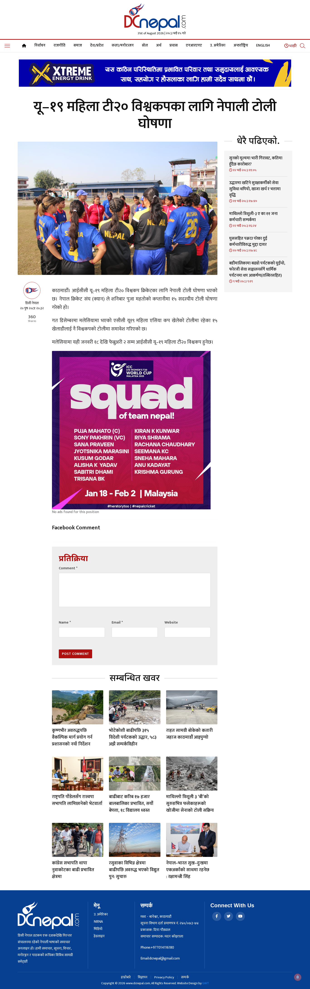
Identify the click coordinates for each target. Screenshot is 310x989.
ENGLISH (263, 46)
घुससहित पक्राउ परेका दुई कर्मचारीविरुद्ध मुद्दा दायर (248, 241)
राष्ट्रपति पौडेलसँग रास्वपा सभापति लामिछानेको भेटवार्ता (77, 800)
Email (117, 622)
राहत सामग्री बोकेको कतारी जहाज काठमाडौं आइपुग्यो (189, 734)
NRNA (98, 922)
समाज (78, 46)
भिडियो (98, 929)
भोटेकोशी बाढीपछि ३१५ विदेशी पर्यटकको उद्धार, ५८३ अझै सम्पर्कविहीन (133, 737)
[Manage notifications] (297, 977)
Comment (68, 568)
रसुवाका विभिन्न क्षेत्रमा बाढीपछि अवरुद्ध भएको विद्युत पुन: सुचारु (134, 869)
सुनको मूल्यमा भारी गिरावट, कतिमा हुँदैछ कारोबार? (255, 161)
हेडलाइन (99, 936)
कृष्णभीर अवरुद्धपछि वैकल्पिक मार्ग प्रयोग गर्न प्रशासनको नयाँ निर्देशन (72, 737)
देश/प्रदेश (96, 46)
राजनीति (59, 46)
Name (65, 622)
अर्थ (158, 46)
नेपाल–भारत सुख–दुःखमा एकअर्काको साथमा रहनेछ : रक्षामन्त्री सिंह (187, 869)
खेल (145, 46)
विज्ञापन (142, 977)
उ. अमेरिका (217, 46)
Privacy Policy (164, 977)
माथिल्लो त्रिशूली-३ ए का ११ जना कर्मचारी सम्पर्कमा (253, 216)
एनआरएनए (194, 46)
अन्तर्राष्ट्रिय (241, 46)
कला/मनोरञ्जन (123, 46)
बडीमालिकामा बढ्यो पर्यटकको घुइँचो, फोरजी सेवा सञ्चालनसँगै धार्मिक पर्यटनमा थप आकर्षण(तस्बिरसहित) (257, 269)
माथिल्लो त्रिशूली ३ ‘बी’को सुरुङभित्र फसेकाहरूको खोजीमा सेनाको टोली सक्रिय (190, 803)
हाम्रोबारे (126, 977)
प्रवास (174, 46)
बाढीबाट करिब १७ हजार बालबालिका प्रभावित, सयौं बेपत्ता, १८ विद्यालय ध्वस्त (131, 803)
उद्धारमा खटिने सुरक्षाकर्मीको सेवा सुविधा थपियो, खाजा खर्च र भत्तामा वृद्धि (254, 189)
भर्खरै (292, 46)
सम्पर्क (185, 977)
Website (171, 622)
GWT (205, 983)
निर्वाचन (39, 46)
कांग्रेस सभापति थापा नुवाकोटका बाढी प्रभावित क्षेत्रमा (73, 869)
